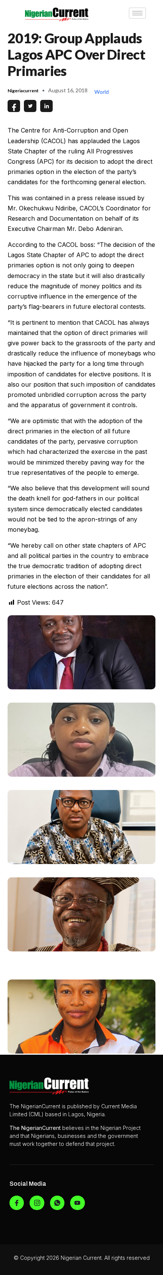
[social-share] (14, 106)
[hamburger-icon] (137, 13)
